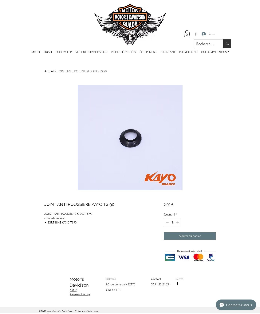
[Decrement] (166, 222)
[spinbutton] (172, 222)
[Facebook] (196, 34)
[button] (187, 33)
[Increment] (178, 222)
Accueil (49, 71)
